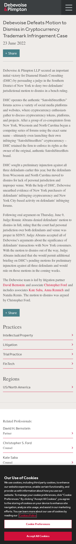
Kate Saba (35, 290)
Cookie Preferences (38, 524)
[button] (68, 7)
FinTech (9, 364)
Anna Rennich (54, 290)
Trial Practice (12, 354)
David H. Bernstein (16, 430)
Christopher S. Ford (17, 445)
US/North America (16, 387)
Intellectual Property (18, 335)
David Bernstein (14, 285)
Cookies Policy (27, 515)
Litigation (10, 345)
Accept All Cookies (38, 536)
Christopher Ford (55, 285)
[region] (38, 504)
